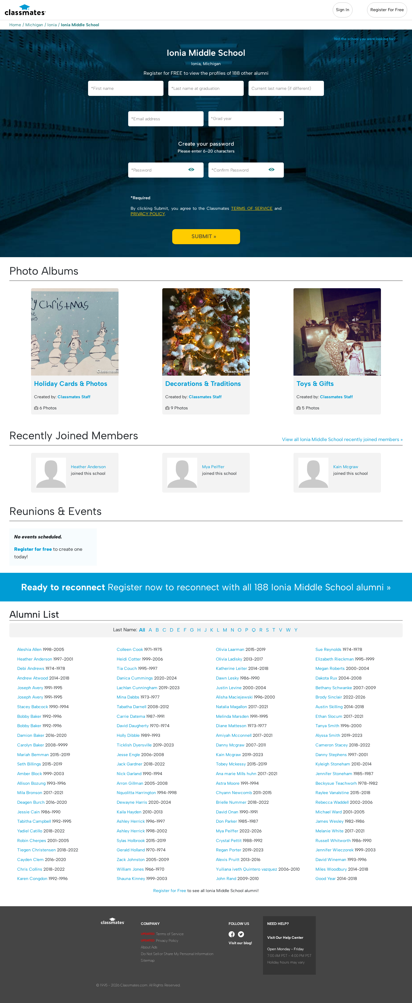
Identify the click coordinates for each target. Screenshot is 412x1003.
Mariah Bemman (33, 754)
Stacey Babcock (32, 706)
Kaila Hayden (129, 812)
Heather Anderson (88, 466)
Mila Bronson (29, 792)
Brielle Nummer (231, 802)
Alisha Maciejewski (234, 697)
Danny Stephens (331, 754)
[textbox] (246, 118)
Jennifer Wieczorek (334, 850)
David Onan (227, 812)
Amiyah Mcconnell (234, 735)
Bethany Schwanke (333, 687)
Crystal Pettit (229, 840)
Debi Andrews (30, 668)
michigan (34, 24)
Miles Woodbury (331, 869)
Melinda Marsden (232, 716)
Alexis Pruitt (227, 859)
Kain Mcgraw (345, 466)
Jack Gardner (129, 764)
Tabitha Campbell (34, 821)
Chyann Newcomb (234, 792)
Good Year (325, 878)
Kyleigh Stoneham (332, 764)
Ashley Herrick (131, 821)
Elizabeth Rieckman (334, 659)
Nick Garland (129, 773)
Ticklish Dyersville (134, 745)
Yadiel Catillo (29, 831)
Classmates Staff (74, 396)
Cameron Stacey (331, 745)
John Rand (226, 878)
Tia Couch (127, 668)
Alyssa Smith (327, 735)
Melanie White (329, 831)
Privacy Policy (148, 213)
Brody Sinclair (328, 697)
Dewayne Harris (132, 802)
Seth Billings (29, 764)
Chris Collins (29, 869)
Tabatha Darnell (131, 706)
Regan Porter (228, 850)
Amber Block (29, 773)
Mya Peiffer (213, 466)
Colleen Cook (130, 649)
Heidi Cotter (129, 659)
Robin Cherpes (31, 840)
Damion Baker (30, 735)
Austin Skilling (329, 706)
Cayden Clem (30, 859)
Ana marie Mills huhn (236, 773)
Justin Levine (229, 687)
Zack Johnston (131, 859)
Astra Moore (227, 783)
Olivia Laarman (230, 649)
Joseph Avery (30, 687)
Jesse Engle (128, 754)
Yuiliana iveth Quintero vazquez (246, 869)
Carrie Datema (131, 716)
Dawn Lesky (227, 678)
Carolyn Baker (30, 745)
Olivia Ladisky (229, 659)
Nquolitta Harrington (136, 792)
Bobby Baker (29, 716)
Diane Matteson (231, 725)
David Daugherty (133, 725)
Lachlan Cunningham (137, 687)
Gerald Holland (131, 850)
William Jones (130, 869)
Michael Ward (328, 812)
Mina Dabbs (128, 697)
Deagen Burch (31, 802)
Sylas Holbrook (131, 840)
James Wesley (329, 821)
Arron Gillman (130, 783)
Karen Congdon (32, 878)
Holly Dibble (128, 735)
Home (15, 24)
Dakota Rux (326, 678)
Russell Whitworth (333, 840)
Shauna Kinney (131, 878)
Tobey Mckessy (231, 764)
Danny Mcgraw (230, 745)
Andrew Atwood (32, 678)
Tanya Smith (327, 725)
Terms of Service (251, 208)
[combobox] (246, 118)
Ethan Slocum (328, 716)
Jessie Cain (28, 812)
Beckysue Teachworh (336, 783)
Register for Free (169, 890)
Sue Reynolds (328, 649)
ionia (52, 24)
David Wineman (330, 859)
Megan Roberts (330, 668)
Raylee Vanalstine (332, 792)
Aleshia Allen (29, 649)
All (142, 630)
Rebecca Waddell (332, 802)
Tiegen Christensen (36, 850)
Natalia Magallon (231, 706)
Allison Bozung (31, 783)
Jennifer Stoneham (333, 773)
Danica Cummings (135, 678)
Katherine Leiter (231, 668)
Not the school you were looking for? (365, 39)
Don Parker (226, 821)
